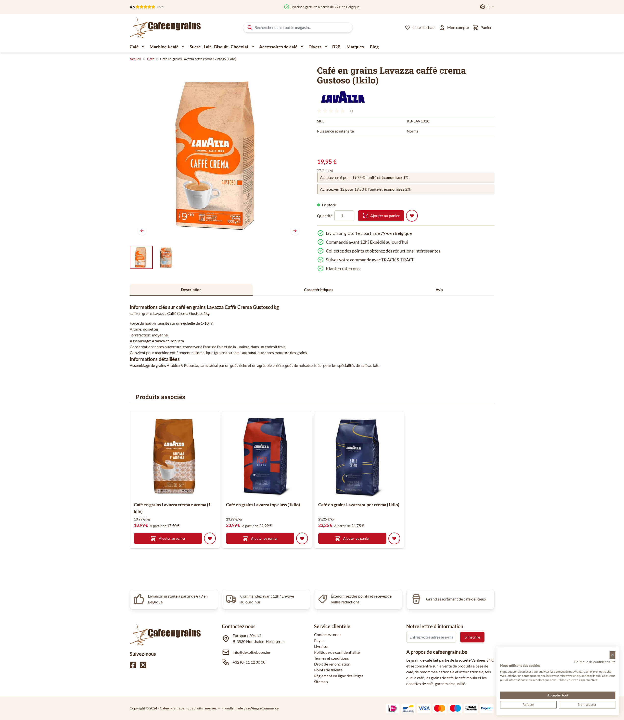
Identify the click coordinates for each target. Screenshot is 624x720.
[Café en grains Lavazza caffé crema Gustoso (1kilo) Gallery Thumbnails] (154, 257)
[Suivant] (295, 230)
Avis (439, 289)
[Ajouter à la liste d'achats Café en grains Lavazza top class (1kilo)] (302, 538)
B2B (336, 46)
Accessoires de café (278, 46)
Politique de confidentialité (337, 652)
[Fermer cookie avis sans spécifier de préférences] (612, 655)
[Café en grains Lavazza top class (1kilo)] (267, 456)
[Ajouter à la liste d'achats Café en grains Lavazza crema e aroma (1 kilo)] (210, 538)
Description (191, 289)
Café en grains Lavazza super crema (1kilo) (358, 504)
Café (134, 46)
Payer (319, 640)
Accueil (135, 59)
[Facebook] (133, 664)
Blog (374, 46)
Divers (314, 46)
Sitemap (321, 681)
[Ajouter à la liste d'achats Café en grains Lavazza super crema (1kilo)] (394, 538)
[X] (143, 664)
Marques (355, 46)
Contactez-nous (327, 634)
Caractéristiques (318, 289)
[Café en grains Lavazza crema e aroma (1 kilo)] (175, 456)
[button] (343, 97)
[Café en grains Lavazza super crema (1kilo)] (359, 456)
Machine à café (164, 46)
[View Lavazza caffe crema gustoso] (166, 257)
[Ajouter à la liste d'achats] (412, 216)
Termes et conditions (331, 658)
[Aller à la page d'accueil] (165, 27)
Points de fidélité (328, 669)
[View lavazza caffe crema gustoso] (141, 257)
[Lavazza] (343, 97)
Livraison (322, 646)
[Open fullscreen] (218, 154)
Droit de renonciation (332, 664)
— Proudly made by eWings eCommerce (248, 708)
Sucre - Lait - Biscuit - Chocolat (219, 46)
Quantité (324, 215)
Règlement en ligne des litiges (338, 675)
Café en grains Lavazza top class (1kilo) (263, 504)
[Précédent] (142, 230)
